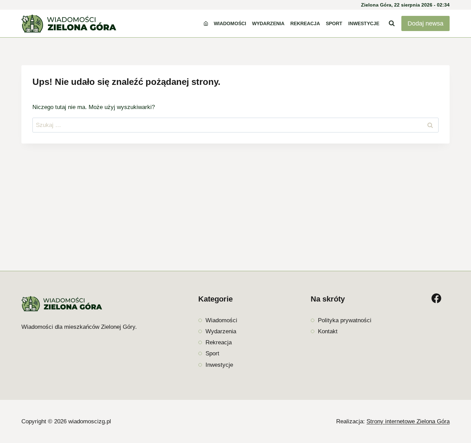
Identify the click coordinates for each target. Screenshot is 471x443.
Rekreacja (305, 23)
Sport (334, 23)
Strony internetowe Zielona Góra (408, 421)
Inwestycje (363, 23)
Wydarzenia (268, 23)
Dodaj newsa (425, 23)
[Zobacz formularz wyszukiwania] (391, 23)
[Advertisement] (235, 195)
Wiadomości (230, 23)
